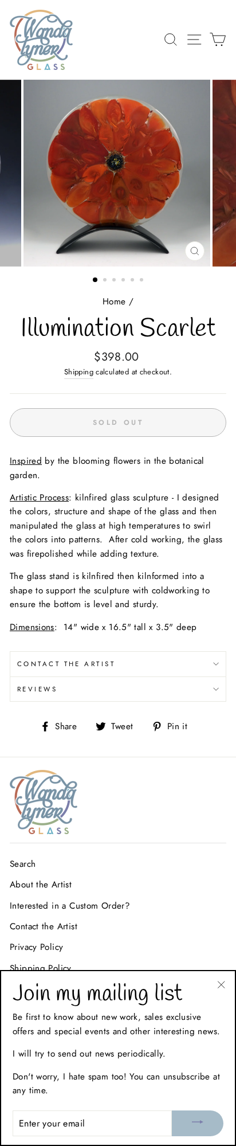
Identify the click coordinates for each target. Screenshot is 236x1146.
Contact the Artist (66, 663)
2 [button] (106, 281)
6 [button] (142, 281)
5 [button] (133, 281)
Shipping (78, 371)
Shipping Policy (41, 968)
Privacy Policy (36, 947)
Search (23, 864)
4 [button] (124, 281)
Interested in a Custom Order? (70, 905)
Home (114, 301)
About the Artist (41, 884)
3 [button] (115, 281)
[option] (118, 173)
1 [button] (96, 280)
